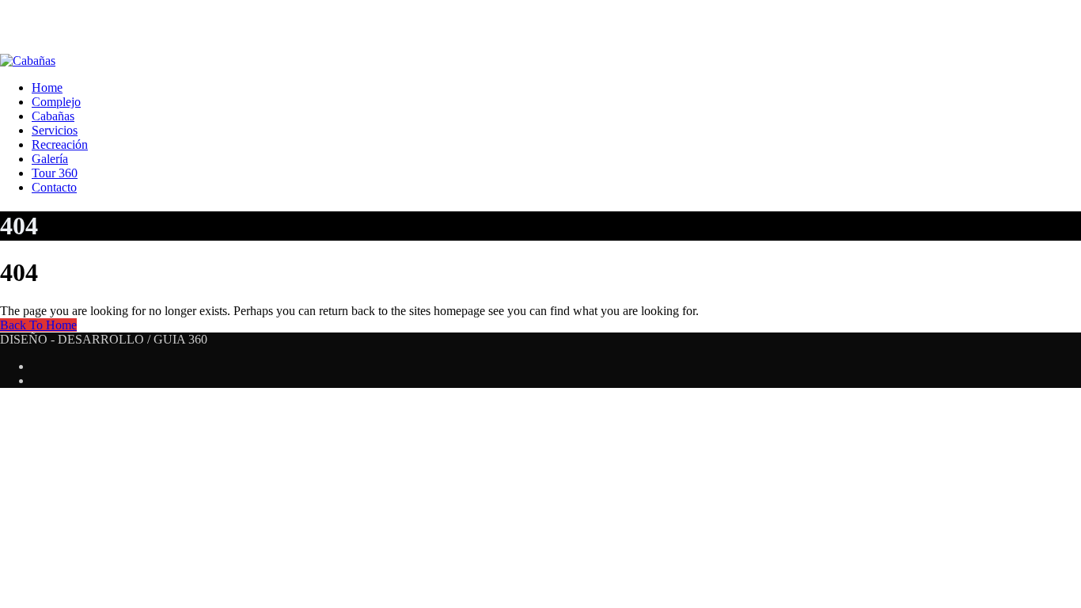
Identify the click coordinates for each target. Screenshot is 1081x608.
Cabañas (53, 116)
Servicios (55, 130)
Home (47, 87)
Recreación (60, 144)
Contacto (54, 187)
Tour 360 (55, 173)
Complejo (56, 101)
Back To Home (38, 325)
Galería (50, 158)
